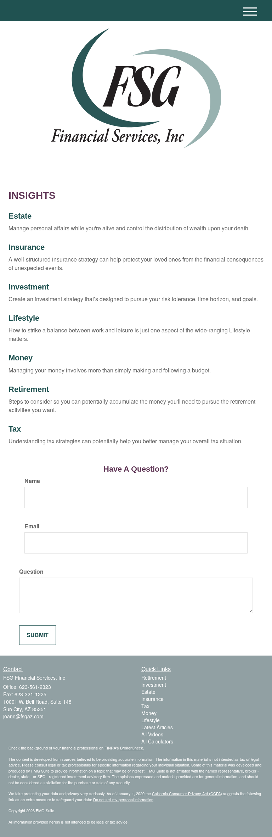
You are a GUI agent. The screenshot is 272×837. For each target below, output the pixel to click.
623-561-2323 (202, 163)
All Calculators (157, 741)
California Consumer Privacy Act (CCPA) (187, 793)
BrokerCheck (131, 748)
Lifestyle (23, 318)
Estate (20, 216)
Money (20, 357)
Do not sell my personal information (123, 799)
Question (31, 571)
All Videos (152, 734)
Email (31, 526)
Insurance (26, 247)
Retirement (28, 389)
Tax (14, 429)
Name (32, 481)
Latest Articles (157, 727)
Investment (28, 286)
